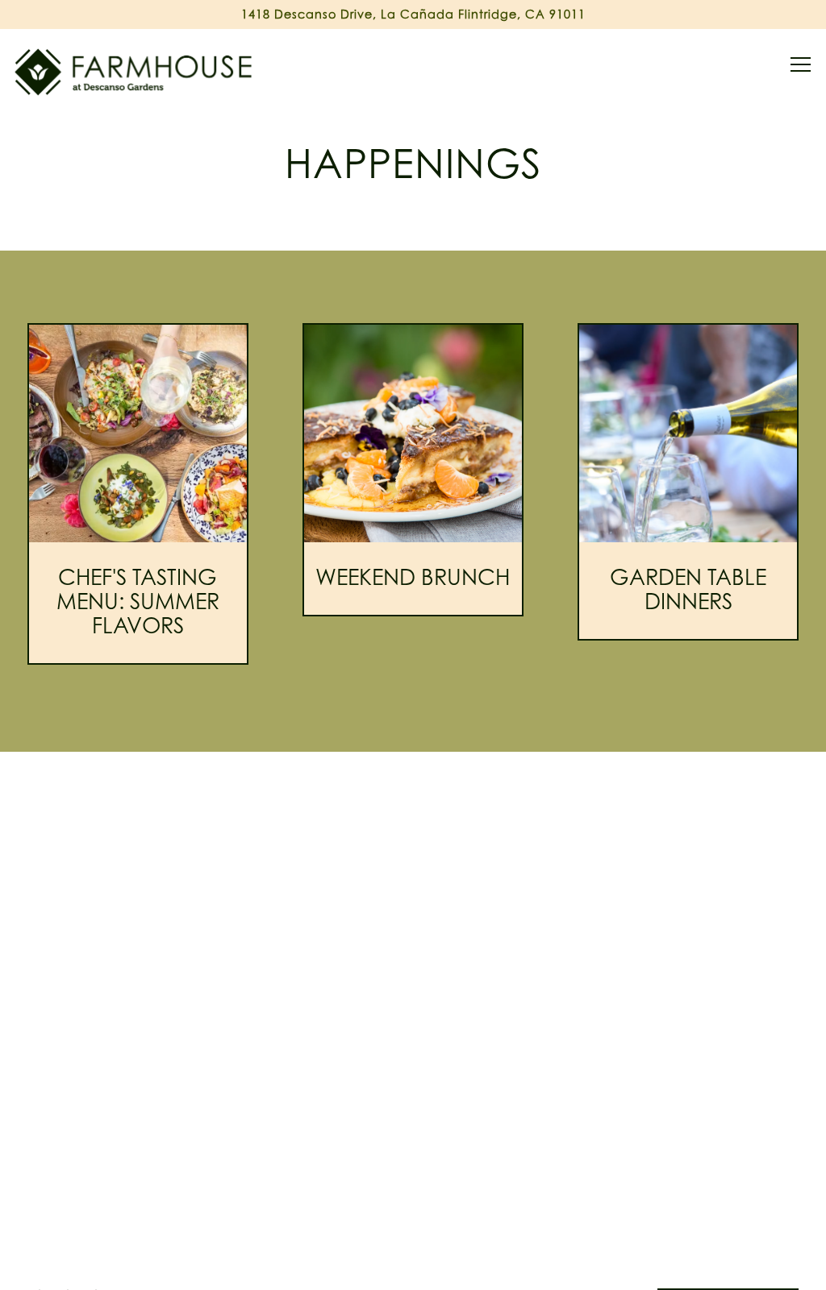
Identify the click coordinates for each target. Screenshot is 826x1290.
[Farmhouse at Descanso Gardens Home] (135, 71)
